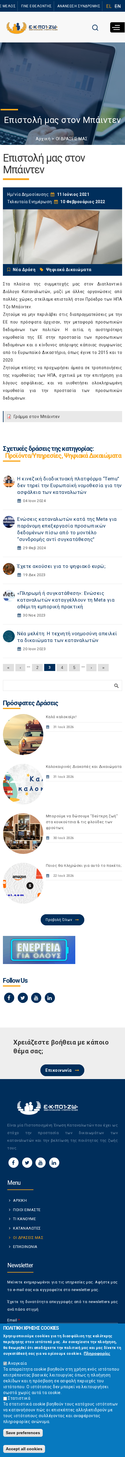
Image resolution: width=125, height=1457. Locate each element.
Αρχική (43, 138)
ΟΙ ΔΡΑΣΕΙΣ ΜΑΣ (72, 138)
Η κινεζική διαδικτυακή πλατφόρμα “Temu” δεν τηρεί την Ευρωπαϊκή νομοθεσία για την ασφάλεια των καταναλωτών (69, 485)
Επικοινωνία (58, 1070)
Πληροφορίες (97, 1353)
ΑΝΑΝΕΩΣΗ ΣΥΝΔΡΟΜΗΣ (78, 6)
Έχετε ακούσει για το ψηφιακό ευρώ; (61, 566)
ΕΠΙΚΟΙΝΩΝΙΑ (25, 1246)
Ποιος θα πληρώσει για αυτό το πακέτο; (84, 865)
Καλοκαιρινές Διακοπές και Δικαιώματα (84, 766)
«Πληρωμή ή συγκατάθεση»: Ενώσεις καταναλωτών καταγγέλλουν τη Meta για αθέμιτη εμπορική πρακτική (66, 599)
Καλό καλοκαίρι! (61, 717)
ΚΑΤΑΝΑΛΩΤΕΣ (27, 1228)
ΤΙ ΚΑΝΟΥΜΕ (24, 1219)
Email (13, 1320)
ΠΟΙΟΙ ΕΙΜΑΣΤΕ (27, 1210)
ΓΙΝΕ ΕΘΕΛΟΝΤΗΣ (36, 6)
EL (109, 6)
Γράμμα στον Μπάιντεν (36, 416)
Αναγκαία (17, 1363)
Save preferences (23, 1432)
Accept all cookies (24, 1448)
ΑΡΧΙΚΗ (20, 1200)
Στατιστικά (19, 1398)
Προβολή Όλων (59, 920)
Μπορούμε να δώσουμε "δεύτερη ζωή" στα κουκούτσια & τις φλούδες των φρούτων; (82, 822)
